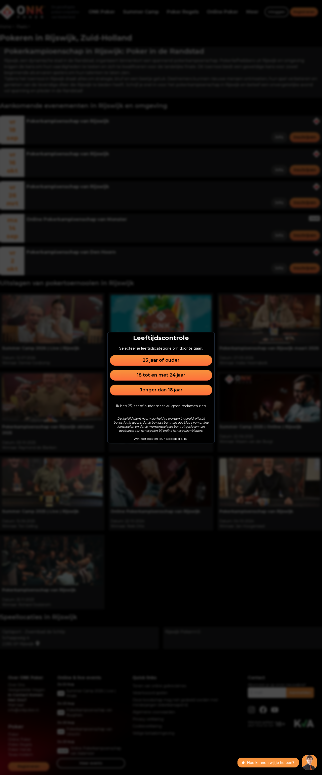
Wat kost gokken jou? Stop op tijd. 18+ (161, 439)
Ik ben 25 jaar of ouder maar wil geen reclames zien (161, 406)
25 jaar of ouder (161, 360)
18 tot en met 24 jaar (161, 375)
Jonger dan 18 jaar (161, 390)
